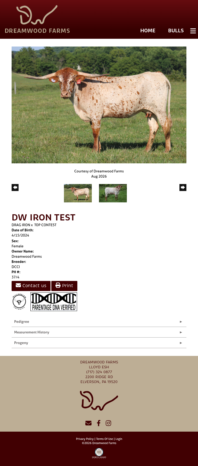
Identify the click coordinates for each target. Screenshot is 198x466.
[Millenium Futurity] (21, 301)
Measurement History (31, 332)
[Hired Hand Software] (99, 455)
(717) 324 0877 (99, 372)
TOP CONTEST (45, 224)
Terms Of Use (104, 439)
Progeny (21, 342)
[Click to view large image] (99, 104)
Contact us (33, 285)
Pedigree (21, 321)
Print (67, 285)
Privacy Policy (85, 439)
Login (119, 439)
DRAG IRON (21, 224)
